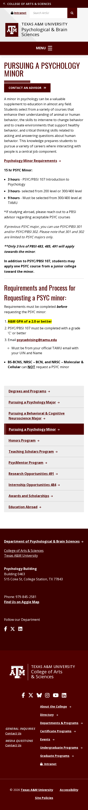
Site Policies (44, 798)
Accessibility (69, 790)
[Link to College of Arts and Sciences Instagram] (47, 695)
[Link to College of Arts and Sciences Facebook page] (23, 695)
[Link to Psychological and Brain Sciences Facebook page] (5, 629)
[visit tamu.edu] (12, 30)
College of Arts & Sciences (24, 550)
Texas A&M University (21, 555)
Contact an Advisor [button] (25, 88)
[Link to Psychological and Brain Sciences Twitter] (12, 629)
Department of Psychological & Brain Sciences (42, 541)
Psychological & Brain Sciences (44, 32)
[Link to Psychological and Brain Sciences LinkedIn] (20, 629)
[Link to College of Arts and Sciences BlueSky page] (39, 695)
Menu (41, 48)
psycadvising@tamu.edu (37, 340)
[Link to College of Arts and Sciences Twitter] (30, 695)
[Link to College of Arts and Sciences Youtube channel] (56, 695)
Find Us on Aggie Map (21, 602)
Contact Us (13, 733)
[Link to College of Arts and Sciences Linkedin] (64, 695)
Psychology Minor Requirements (30, 160)
